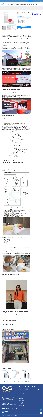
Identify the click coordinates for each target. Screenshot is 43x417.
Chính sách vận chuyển (27, 392)
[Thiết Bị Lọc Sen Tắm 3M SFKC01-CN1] (26, 374)
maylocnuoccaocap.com (6, 325)
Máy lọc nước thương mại (21, 395)
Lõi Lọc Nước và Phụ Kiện (10, 4)
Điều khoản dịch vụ (28, 388)
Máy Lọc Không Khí (16, 4)
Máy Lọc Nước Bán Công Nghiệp (21, 398)
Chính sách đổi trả (28, 389)
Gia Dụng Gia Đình (30, 4)
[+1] (21, 28)
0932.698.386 (5, 405)
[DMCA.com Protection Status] (4, 414)
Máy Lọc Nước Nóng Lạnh (21, 393)
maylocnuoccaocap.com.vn (12, 325)
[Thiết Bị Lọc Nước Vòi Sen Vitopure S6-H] (16, 374)
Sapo (16, 415)
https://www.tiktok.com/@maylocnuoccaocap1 (9, 329)
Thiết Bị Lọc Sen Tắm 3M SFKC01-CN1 (26, 380)
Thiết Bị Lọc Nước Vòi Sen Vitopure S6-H (16, 380)
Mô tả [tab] (3, 32)
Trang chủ (20, 388)
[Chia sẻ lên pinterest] (20, 28)
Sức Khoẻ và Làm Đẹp (26, 4)
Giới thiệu (20, 389)
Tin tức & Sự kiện (34, 4)
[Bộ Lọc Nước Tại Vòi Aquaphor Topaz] (6, 374)
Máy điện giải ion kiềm (21, 390)
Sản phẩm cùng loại (6, 368)
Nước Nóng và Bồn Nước (20, 4)
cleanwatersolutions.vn (17, 325)
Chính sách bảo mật (28, 390)
